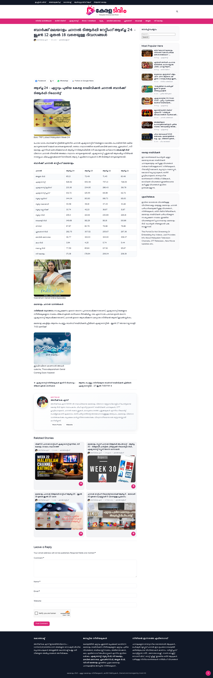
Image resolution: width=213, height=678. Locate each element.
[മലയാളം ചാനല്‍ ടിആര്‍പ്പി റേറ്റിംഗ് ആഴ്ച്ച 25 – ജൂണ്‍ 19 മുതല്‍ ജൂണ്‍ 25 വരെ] (59, 516)
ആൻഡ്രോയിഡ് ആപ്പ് (82, 2)
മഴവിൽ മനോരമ (114, 21)
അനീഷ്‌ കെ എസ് (59, 400)
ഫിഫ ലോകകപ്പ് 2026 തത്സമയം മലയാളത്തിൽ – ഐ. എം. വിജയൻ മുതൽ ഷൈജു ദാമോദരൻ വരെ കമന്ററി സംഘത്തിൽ (164, 136)
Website (69, 425)
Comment (39, 558)
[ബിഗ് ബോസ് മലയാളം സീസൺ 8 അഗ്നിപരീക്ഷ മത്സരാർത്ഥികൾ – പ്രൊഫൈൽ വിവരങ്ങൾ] (147, 54)
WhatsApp (64, 81)
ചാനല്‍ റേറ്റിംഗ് (64, 40)
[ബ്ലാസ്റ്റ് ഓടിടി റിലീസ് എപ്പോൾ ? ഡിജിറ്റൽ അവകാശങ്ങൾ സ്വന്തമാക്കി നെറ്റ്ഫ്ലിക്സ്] (147, 114)
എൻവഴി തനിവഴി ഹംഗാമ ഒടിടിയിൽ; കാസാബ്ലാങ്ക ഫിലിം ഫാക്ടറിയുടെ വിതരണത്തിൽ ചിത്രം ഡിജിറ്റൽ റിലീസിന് (164, 65)
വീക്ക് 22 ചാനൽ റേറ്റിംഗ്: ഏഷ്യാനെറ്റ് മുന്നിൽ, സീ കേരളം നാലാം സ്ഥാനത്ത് (57, 445)
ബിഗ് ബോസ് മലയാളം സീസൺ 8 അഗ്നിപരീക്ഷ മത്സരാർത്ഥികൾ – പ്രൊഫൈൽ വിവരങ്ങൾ (164, 53)
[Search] (177, 11)
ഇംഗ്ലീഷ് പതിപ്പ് (40, 2)
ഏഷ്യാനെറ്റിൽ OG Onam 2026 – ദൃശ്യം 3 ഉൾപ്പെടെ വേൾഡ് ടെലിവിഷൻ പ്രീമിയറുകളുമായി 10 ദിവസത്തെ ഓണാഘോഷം (165, 101)
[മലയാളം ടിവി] (106, 11)
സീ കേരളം (158, 21)
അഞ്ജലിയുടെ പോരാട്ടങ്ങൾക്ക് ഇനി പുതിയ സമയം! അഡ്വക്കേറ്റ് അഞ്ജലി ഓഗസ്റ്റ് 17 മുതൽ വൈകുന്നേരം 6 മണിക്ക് (165, 125)
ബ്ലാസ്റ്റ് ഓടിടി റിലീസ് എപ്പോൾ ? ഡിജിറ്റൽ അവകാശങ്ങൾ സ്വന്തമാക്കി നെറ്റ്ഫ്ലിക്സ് (165, 113)
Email (37, 591)
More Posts (57, 425)
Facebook (42, 81)
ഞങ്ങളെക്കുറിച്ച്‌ (54, 2)
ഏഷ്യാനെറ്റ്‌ (73, 21)
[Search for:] (158, 34)
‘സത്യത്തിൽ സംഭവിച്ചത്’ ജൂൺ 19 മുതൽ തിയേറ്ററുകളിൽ (164, 89)
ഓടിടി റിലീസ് (60, 21)
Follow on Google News (84, 81)
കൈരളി (138, 21)
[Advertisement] (85, 60)
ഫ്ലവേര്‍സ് (128, 21)
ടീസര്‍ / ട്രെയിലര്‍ (89, 21)
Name (37, 582)
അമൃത (148, 21)
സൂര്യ (101, 21)
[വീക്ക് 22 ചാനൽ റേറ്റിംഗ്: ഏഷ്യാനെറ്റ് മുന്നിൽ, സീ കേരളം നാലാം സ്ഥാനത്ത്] (59, 466)
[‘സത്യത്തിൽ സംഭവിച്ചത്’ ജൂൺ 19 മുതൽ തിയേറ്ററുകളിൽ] (147, 90)
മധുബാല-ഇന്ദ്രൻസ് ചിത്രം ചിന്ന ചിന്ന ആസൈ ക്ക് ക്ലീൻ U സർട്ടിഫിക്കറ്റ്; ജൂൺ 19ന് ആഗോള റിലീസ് (165, 77)
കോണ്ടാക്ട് (67, 2)
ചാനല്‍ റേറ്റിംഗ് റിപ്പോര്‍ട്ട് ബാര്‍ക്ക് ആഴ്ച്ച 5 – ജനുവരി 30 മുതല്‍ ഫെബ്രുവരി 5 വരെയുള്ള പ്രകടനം (111, 495)
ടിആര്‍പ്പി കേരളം (100, 2)
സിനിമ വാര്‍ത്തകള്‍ (44, 21)
